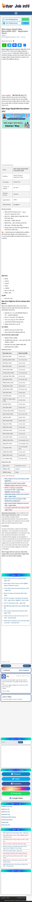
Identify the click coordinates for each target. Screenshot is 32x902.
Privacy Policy (19, 900)
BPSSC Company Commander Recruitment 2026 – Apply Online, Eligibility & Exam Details (14, 489)
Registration (18, 465)
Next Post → (27, 665)
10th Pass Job (6, 811)
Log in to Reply (5, 691)
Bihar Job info (12, 897)
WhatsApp (16, 793)
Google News (17, 798)
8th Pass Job (6, 809)
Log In (24, 465)
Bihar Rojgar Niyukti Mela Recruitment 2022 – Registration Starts (15, 31)
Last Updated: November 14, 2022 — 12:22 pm (14, 37)
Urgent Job (5, 822)
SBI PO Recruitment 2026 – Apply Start (14, 603)
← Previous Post (6, 665)
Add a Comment (24, 670)
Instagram (17, 788)
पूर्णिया (4, 414)
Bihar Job (11, 475)
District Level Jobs (7, 806)
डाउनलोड (17, 469)
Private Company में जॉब (8, 53)
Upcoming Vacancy (8, 819)
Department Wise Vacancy (9, 817)
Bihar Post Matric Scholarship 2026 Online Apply (14, 843)
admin (4, 35)
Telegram (17, 774)
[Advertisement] (16, 77)
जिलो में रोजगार (7, 51)
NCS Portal (12, 313)
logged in (11, 699)
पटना (4, 458)
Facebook (17, 784)
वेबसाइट (17, 472)
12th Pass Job (6, 814)
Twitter (17, 779)
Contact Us (12, 900)
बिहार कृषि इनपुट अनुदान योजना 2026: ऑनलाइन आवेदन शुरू (15, 853)
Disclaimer (25, 900)
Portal (3, 236)
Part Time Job (6, 825)
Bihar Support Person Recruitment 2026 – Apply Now (15, 832)
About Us (7, 900)
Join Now (25, 19)
